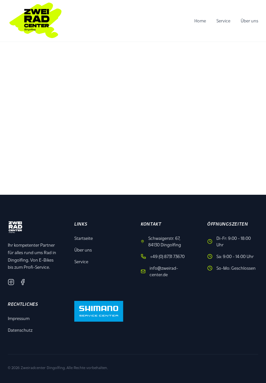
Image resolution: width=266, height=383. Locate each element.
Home (200, 20)
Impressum (19, 318)
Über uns (249, 20)
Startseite (83, 238)
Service (223, 20)
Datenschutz (20, 330)
